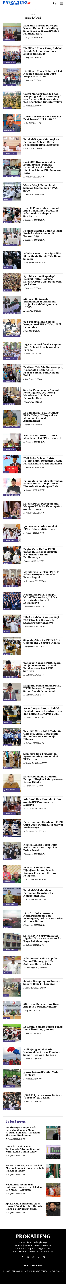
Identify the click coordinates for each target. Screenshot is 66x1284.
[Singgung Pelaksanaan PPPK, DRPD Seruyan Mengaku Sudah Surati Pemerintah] (12, 692)
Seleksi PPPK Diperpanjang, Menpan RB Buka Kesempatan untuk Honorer (42, 506)
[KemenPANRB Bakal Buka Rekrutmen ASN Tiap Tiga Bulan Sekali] (12, 851)
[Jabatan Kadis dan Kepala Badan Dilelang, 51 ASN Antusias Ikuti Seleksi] (12, 965)
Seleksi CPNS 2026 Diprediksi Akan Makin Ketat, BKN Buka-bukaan (42, 256)
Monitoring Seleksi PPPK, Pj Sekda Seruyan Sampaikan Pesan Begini (41, 574)
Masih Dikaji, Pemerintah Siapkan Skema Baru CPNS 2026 (40, 188)
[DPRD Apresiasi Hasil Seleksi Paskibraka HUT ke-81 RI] (12, 123)
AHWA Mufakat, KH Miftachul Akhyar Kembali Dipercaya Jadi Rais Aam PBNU (25, 1168)
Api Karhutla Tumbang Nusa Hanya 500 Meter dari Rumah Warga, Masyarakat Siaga (24, 1206)
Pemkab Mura (9, 62)
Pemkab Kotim (10, 813)
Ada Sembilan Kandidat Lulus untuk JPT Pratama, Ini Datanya (42, 802)
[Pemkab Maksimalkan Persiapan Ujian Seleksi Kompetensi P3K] (12, 896)
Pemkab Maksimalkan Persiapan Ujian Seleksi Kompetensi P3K (38, 893)
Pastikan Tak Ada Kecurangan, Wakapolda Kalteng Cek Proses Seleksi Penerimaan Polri (43, 371)
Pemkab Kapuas (10, 153)
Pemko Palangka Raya (10, 790)
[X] (38, 1257)
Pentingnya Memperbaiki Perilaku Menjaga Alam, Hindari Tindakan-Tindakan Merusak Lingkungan (23, 1131)
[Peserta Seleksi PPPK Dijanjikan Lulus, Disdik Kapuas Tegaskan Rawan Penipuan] (12, 874)
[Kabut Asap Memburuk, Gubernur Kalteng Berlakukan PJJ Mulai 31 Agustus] (53, 1190)
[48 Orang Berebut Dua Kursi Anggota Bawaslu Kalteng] (12, 1010)
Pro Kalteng (9, 40)
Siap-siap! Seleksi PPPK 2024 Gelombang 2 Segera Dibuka (41, 642)
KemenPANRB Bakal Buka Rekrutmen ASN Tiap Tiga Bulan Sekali (40, 847)
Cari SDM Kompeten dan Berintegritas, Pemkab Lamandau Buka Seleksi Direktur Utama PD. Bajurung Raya (42, 168)
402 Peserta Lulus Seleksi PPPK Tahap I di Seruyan (40, 528)
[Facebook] (22, 1257)
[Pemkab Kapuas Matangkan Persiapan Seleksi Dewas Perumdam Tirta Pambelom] (12, 145)
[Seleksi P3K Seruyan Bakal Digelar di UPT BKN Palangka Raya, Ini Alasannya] (12, 942)
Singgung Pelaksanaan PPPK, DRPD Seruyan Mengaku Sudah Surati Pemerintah (42, 688)
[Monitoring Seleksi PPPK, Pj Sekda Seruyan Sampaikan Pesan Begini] (12, 578)
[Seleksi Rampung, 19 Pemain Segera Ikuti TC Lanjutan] (12, 987)
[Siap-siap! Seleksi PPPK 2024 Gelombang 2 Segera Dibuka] (12, 646)
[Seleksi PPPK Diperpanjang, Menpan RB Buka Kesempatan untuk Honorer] (12, 510)
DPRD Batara (9, 131)
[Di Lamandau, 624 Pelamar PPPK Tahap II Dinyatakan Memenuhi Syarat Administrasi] (12, 419)
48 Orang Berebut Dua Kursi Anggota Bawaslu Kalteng (41, 1005)
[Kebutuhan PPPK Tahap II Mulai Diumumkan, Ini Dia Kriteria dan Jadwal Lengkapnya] (12, 601)
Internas (8, 290)
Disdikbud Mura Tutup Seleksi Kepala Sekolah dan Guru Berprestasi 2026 (42, 51)
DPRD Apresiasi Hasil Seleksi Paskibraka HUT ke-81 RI (42, 118)
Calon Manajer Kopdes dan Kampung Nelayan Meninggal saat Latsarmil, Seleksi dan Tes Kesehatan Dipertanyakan (42, 98)
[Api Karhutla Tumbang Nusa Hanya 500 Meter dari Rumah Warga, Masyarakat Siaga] (53, 1209)
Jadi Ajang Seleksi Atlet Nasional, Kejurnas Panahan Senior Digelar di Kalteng (41, 1052)
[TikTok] (33, 1257)
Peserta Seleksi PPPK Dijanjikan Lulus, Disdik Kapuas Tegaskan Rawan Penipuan (39, 871)
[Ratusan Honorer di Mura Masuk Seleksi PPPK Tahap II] (12, 442)
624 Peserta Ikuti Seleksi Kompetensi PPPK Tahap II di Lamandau (42, 324)
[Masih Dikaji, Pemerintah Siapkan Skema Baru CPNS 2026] (12, 191)
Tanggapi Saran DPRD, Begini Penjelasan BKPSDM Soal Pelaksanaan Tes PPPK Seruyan (42, 667)
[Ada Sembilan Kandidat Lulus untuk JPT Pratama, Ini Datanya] (12, 805)
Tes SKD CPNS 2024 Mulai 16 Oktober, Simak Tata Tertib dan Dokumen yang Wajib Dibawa (42, 735)
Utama (6, 609)
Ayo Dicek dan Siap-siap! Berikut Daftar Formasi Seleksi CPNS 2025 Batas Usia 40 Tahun (42, 280)
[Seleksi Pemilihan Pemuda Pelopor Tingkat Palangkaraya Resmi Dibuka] (12, 783)
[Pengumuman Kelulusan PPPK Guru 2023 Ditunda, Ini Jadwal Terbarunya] (12, 828)
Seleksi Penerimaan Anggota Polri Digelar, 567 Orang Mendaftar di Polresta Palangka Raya (41, 394)
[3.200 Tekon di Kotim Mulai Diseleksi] (12, 1078)
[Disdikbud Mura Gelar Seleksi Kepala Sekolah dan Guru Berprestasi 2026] (12, 77)
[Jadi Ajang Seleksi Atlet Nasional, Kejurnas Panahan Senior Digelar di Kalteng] (12, 1056)
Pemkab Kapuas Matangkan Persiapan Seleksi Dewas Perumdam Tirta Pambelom (41, 142)
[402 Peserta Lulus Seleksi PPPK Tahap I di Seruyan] (12, 533)
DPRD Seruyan (10, 700)
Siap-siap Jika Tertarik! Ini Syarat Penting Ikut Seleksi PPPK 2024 (40, 756)
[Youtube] (44, 1257)
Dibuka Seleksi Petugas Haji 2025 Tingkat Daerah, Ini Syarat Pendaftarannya (41, 620)
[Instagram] (27, 1257)
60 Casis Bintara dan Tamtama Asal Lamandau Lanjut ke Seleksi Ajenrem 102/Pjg (40, 303)
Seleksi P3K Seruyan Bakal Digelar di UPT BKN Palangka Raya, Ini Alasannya (42, 938)
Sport (6, 472)
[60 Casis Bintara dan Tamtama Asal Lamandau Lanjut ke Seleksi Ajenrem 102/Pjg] (12, 305)
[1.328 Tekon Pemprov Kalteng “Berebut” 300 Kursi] (12, 1101)
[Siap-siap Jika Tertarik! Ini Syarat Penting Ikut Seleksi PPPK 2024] (12, 760)
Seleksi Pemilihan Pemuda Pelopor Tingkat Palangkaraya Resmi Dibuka (43, 779)
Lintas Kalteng (10, 313)
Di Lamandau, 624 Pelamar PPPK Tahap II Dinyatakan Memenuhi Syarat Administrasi (40, 417)
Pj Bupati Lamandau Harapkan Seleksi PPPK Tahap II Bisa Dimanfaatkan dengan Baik (43, 483)
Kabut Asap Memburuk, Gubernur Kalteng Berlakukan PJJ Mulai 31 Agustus (24, 1187)
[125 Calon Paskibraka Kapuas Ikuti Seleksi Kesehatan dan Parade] (12, 351)
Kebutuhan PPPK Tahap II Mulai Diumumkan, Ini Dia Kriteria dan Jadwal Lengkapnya (40, 598)
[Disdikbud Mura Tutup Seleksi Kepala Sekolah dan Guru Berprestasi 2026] (12, 54)
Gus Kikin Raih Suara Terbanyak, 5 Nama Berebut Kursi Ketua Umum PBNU (23, 1149)
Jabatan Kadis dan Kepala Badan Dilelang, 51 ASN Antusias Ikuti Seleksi (40, 961)
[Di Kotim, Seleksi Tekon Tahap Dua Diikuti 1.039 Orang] (12, 1033)
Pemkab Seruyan (11, 540)
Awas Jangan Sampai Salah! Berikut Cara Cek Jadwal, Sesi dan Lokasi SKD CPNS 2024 (42, 711)
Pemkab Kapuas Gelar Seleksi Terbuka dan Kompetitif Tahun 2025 (42, 233)
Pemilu (7, 1018)
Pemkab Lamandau (11, 176)
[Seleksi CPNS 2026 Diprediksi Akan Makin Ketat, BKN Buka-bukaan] (12, 260)
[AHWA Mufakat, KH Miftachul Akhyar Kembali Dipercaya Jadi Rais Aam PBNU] (53, 1171)
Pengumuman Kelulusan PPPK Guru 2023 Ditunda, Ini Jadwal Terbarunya (43, 825)
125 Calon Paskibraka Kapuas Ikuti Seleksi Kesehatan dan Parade (42, 347)
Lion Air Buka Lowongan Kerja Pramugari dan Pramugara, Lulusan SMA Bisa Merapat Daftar (43, 917)
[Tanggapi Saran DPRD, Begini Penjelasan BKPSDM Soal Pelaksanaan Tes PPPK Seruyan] (12, 669)
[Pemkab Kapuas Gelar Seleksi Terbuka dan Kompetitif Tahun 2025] (12, 237)
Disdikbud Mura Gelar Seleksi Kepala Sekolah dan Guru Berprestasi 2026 (42, 74)
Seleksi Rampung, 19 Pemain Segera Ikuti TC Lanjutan (41, 983)
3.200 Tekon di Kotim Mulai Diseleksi (41, 1074)
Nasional (8, 108)
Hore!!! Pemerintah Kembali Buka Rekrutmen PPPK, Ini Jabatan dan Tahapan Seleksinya (41, 212)
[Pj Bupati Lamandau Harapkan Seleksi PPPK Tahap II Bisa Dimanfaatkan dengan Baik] (12, 487)
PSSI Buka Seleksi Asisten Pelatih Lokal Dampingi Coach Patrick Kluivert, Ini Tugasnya (42, 461)
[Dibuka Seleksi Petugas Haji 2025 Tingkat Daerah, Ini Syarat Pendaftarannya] (12, 624)
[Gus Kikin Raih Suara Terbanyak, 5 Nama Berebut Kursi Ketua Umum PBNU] (53, 1152)
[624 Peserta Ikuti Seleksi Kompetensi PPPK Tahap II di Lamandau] (12, 328)
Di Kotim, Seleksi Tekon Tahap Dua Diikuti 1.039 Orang (43, 1028)
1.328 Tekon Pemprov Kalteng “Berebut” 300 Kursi (42, 1096)
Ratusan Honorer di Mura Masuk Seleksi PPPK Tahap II (42, 437)
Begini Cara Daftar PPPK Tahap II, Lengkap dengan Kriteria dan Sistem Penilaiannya (40, 553)
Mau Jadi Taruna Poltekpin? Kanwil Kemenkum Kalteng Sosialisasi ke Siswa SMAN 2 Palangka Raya (41, 29)
